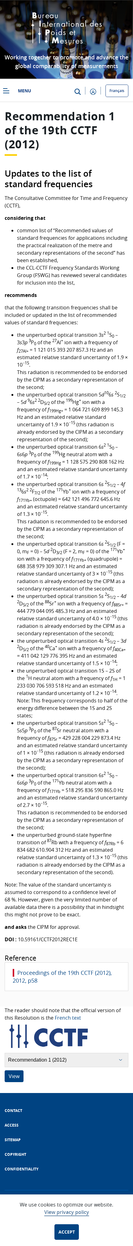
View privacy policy (66, 1212)
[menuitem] (13, 1110)
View (14, 1076)
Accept (66, 1232)
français (116, 90)
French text (68, 1017)
